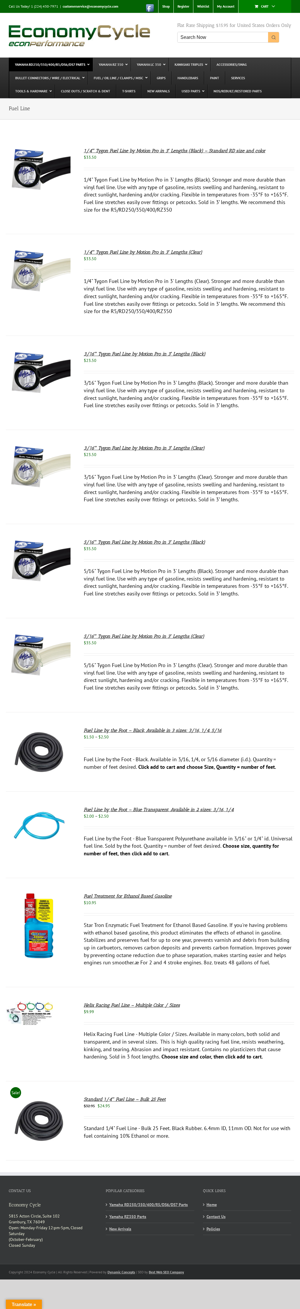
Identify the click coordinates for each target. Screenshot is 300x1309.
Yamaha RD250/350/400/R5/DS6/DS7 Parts (148, 1204)
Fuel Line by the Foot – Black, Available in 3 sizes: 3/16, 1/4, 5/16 (153, 730)
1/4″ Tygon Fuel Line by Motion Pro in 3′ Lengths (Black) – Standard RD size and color (174, 150)
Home (212, 1204)
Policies (213, 1229)
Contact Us (216, 1216)
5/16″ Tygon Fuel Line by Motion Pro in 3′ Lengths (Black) (144, 542)
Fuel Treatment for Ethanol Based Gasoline (128, 896)
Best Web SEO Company (166, 1272)
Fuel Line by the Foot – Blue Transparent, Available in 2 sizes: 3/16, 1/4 (159, 809)
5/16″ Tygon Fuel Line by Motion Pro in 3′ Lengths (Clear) (144, 636)
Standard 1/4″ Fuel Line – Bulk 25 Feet (125, 1099)
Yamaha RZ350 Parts (127, 1216)
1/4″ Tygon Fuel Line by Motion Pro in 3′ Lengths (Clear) (143, 252)
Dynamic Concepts (121, 1272)
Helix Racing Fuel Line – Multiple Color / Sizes (132, 1005)
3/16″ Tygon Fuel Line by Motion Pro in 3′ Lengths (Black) (144, 354)
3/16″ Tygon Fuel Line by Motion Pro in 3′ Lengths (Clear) (144, 448)
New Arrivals (120, 1229)
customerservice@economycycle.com (90, 6)
